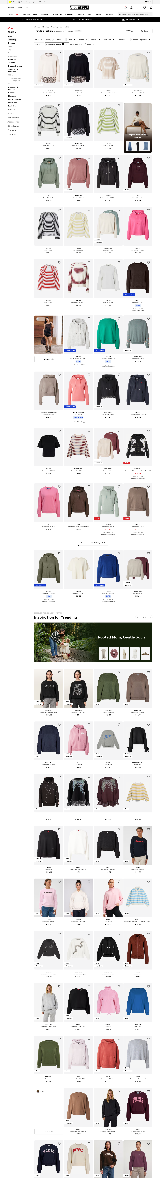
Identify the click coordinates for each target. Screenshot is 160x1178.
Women (11, 7)
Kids (27, 7)
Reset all (90, 44)
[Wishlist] (144, 7)
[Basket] (151, 7)
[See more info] (48, 99)
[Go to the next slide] (150, 617)
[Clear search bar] (151, 14)
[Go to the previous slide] (137, 617)
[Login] (131, 7)
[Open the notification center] (138, 8)
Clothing (45, 27)
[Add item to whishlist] (59, 53)
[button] (131, 31)
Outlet (13, 1)
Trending (54, 27)
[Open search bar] (119, 14)
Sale (48, 39)
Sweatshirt (64, 27)
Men (20, 7)
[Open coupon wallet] (124, 7)
